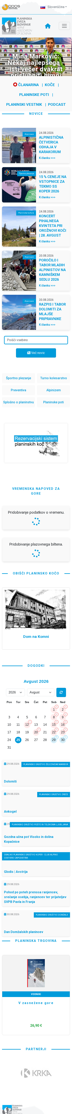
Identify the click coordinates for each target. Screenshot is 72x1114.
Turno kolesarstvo (53, 378)
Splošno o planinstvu (18, 402)
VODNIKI (36, 1100)
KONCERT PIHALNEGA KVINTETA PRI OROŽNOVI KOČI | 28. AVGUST (52, 225)
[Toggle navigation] (64, 26)
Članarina (28, 84)
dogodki (36, 772)
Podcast (57, 104)
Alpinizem (53, 390)
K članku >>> (47, 158)
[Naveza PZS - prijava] (13, 7)
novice (36, 114)
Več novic (37, 353)
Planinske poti (34, 94)
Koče (50, 84)
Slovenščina (55, 7)
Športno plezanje (18, 378)
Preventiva (18, 390)
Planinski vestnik (24, 104)
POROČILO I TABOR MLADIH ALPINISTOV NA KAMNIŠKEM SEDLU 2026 (52, 270)
